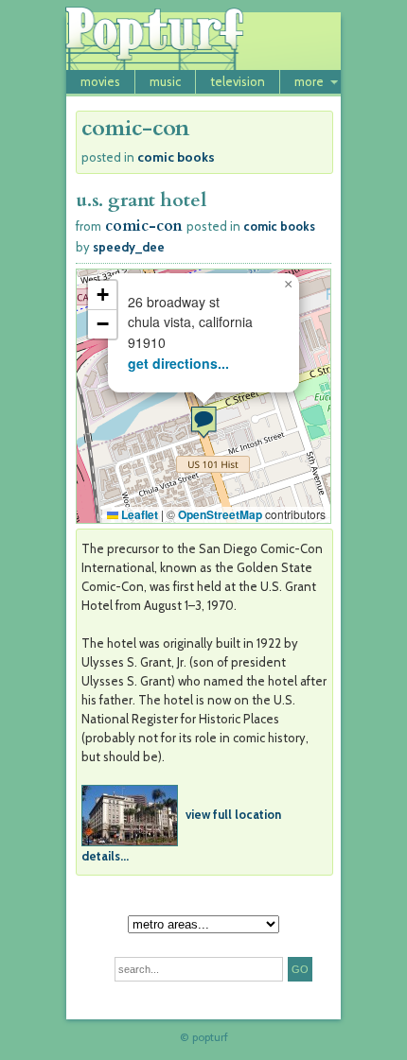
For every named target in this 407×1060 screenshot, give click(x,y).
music (165, 81)
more (309, 81)
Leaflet (138, 514)
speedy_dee (129, 246)
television (237, 81)
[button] (203, 422)
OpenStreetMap (220, 514)
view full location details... (181, 834)
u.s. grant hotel (141, 200)
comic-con (144, 226)
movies (100, 81)
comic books (176, 156)
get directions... (178, 363)
